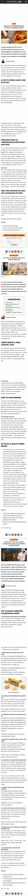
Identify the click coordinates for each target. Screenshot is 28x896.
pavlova (15, 743)
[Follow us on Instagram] (12, 252)
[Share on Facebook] (6, 252)
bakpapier (23, 699)
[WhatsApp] (21, 252)
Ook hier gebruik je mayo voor (12, 230)
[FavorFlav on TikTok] (18, 252)
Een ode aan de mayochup (10, 226)
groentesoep (12, 658)
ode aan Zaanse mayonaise (18, 581)
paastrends (14, 592)
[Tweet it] (9, 252)
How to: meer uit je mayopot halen (13, 228)
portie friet (16, 123)
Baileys (10, 527)
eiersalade (16, 855)
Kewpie (6, 867)
